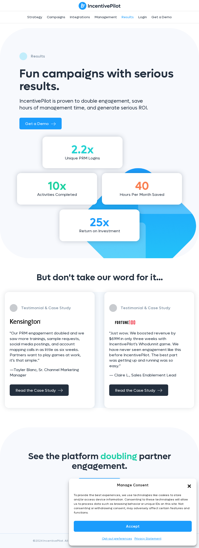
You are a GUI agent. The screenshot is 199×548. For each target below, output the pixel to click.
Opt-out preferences (117, 538)
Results (128, 17)
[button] (189, 485)
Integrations (80, 17)
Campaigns (56, 17)
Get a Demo (161, 17)
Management (106, 17)
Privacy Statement (147, 538)
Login (142, 17)
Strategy (34, 17)
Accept (133, 526)
